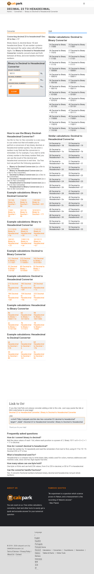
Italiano (37, 553)
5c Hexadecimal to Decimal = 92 (39, 355)
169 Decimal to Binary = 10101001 (38, 260)
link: (11, 416)
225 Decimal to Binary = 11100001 (25, 260)
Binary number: (14, 70)
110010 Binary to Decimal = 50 (24, 203)
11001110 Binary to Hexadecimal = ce (26, 242)
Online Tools (61, 553)
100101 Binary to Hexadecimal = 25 (13, 242)
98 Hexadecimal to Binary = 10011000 (39, 316)
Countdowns (68, 550)
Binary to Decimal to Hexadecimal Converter (41, 12)
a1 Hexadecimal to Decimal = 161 (26, 355)
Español (38, 541)
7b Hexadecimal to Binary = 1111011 (26, 326)
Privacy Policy (25, 551)
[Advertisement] (47, 23)
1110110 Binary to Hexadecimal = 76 (39, 232)
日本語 (36, 566)
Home (9, 12)
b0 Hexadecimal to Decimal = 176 (39, 345)
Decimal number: (15, 77)
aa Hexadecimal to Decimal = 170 (13, 345)
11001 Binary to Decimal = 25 (12, 213)
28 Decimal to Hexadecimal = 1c (39, 287)
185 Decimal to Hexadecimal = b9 (26, 287)
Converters (18, 12)
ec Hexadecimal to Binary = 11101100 (13, 326)
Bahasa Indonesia (38, 557)
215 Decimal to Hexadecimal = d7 (13, 287)
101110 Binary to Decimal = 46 (24, 213)
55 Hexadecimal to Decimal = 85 (13, 355)
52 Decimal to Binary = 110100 (12, 268)
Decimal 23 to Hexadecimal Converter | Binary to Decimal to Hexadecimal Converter (42, 412)
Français (38, 547)
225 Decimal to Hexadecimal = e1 (39, 297)
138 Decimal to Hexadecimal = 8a (26, 297)
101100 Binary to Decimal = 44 (12, 203)
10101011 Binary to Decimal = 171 (38, 212)
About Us (10, 554)
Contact (19, 554)
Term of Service (13, 551)
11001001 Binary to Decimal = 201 (38, 202)
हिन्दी (36, 562)
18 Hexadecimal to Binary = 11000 (39, 326)
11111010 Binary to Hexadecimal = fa (13, 232)
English (37, 538)
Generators (80, 550)
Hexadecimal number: (17, 83)
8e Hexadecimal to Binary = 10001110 (13, 316)
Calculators (47, 550)
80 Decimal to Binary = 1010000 (25, 268)
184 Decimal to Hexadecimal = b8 (13, 297)
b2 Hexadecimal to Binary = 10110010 (26, 316)
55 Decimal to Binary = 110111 (38, 268)
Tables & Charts (48, 553)
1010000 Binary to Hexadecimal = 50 (26, 232)
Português (39, 544)
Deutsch (38, 550)
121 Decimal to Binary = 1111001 (13, 260)
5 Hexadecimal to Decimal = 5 (26, 345)
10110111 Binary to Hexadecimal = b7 (39, 242)
